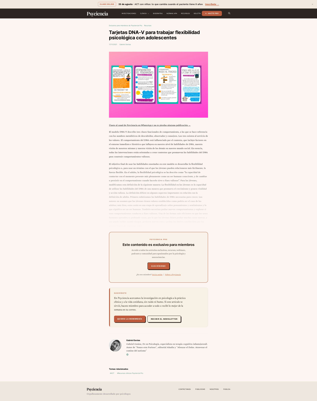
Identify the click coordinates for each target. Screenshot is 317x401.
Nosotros (214, 389)
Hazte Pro (213, 13)
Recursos (185, 13)
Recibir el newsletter (164, 319)
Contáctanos (185, 389)
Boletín (197, 13)
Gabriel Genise (125, 44)
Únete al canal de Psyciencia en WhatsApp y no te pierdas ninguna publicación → (150, 125)
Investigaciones (129, 13)
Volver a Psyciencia (173, 274)
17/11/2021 (113, 44)
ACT (112, 373)
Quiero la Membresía (129, 319)
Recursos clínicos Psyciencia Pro (130, 373)
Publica (226, 389)
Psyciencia (97, 13)
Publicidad (200, 389)
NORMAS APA (172, 13)
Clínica (143, 13)
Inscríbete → (212, 4)
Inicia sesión (157, 274)
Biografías (158, 13)
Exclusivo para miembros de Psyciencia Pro (125, 25)
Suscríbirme (158, 266)
